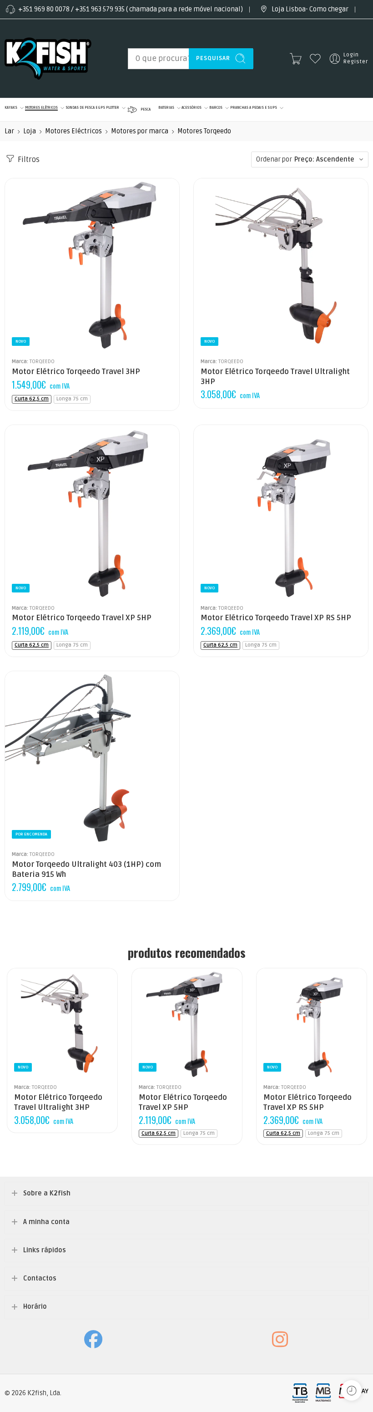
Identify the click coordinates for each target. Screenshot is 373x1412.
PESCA (146, 109)
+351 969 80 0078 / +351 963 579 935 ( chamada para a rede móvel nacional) (130, 9)
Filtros (28, 159)
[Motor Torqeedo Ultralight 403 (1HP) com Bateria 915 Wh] (92, 758)
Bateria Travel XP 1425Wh (37, 339)
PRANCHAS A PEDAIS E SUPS (253, 108)
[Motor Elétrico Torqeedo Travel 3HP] (92, 265)
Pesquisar (213, 58)
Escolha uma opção (221, 313)
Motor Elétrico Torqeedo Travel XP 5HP (81, 617)
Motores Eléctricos (73, 131)
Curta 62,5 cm (32, 399)
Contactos (39, 1278)
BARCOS (215, 108)
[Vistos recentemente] (351, 1390)
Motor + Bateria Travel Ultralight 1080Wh (245, 339)
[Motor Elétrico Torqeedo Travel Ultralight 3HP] (281, 265)
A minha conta (46, 1222)
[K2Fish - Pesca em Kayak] (48, 58)
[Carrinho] (295, 58)
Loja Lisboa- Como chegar (310, 9)
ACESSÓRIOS (191, 108)
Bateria (16, 300)
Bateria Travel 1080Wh (37, 326)
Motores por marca (139, 131)
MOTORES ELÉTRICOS (41, 108)
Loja (29, 131)
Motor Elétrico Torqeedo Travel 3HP (76, 371)
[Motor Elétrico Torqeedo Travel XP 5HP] (92, 512)
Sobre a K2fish (47, 1193)
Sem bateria (38, 312)
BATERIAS (166, 108)
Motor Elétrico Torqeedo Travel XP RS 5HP (276, 617)
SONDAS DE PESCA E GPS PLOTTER (92, 108)
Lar (9, 131)
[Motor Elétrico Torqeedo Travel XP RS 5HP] (281, 512)
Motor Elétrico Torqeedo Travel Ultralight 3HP (275, 376)
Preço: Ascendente (324, 159)
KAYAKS (11, 108)
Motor (245, 326)
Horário (35, 1307)
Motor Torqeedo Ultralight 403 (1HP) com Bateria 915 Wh (86, 869)
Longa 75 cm (72, 399)
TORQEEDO (42, 361)
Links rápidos (44, 1250)
